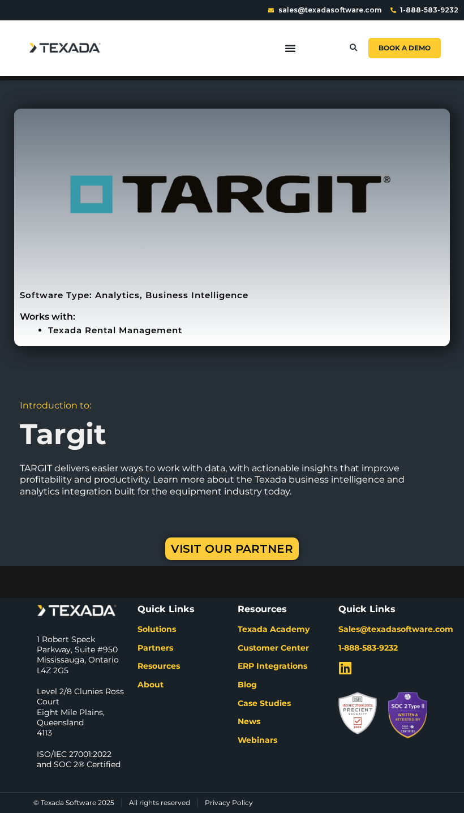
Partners (155, 648)
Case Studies (264, 703)
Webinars (257, 740)
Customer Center (273, 648)
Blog (247, 684)
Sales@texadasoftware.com (395, 629)
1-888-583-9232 (368, 648)
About (151, 684)
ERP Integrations (272, 666)
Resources (159, 666)
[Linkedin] (345, 668)
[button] (353, 47)
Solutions (157, 629)
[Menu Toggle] (290, 48)
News (249, 721)
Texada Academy (274, 629)
